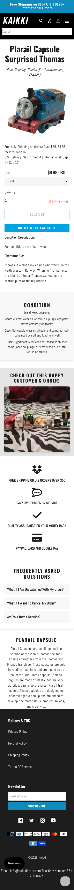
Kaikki (42, 852)
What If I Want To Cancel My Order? (31, 598)
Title (7, 168)
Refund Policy (17, 738)
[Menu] (67, 20)
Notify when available (37, 222)
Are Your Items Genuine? (23, 611)
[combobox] (37, 31)
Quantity (10, 187)
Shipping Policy (18, 749)
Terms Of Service (20, 761)
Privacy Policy (17, 726)
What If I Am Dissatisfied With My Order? (35, 584)
